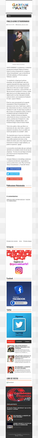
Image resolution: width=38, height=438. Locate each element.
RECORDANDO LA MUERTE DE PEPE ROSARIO (21, 416)
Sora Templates (18, 434)
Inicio (20, 241)
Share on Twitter (14, 173)
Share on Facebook (15, 168)
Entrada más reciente (12, 241)
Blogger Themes (19, 435)
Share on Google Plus (16, 178)
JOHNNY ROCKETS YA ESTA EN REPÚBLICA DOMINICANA (22, 424)
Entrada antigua (27, 241)
